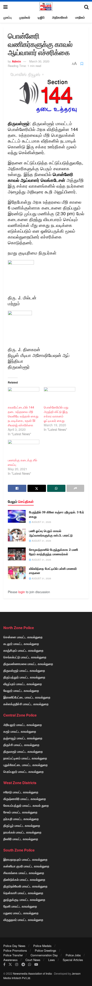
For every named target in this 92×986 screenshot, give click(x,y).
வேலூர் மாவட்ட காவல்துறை (21, 690)
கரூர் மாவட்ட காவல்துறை (19, 731)
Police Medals (42, 946)
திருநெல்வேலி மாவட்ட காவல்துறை (25, 886)
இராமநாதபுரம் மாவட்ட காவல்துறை (25, 859)
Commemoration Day (44, 955)
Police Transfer (13, 955)
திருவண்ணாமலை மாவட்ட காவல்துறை (28, 663)
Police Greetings (45, 950)
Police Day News (14, 946)
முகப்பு (7, 17)
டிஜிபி (41, 17)
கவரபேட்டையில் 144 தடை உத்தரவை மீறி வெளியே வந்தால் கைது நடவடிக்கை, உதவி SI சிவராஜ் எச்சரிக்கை (23, 416)
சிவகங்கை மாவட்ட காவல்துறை (23, 872)
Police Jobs (73, 955)
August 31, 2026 (41, 522)
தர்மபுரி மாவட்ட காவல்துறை (21, 818)
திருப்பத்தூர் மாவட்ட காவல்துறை (24, 677)
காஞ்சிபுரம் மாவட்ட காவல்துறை (23, 650)
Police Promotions (15, 950)
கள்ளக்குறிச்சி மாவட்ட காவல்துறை (25, 704)
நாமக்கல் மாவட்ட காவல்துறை (22, 832)
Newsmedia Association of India (32, 973)
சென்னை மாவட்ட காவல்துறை (22, 637)
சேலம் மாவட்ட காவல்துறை (20, 812)
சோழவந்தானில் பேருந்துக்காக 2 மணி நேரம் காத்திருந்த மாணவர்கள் (53, 551)
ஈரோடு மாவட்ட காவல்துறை (20, 792)
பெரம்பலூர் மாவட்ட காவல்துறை (23, 771)
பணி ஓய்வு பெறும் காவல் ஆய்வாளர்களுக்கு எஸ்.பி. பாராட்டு (51, 532)
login (21, 592)
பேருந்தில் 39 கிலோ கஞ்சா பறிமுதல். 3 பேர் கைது (56, 514)
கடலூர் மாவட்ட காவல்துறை (21, 643)
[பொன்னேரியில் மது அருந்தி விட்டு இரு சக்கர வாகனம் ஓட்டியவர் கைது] (59, 396)
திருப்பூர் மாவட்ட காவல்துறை (21, 825)
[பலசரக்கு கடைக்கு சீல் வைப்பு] (23, 449)
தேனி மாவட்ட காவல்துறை (20, 906)
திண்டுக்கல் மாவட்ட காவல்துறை (24, 879)
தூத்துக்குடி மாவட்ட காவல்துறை (24, 899)
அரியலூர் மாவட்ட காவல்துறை (22, 724)
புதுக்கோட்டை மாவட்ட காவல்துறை (25, 764)
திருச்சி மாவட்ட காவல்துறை (21, 744)
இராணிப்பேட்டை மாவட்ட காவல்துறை (26, 697)
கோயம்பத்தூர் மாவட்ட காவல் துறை (26, 805)
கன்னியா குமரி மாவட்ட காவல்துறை (26, 866)
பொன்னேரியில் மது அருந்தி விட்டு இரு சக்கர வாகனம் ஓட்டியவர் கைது (56, 414)
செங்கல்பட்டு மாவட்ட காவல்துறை (24, 657)
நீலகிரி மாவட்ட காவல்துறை (20, 839)
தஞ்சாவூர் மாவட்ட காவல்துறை (22, 738)
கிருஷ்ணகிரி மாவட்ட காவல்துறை (24, 798)
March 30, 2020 (39, 61)
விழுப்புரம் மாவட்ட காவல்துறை (22, 684)
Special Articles (73, 960)
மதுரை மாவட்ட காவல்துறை (20, 913)
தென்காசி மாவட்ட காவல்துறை (23, 893)
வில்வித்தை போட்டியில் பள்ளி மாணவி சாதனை (53, 570)
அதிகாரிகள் (60, 17)
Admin (16, 61)
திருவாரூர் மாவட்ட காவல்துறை (23, 751)
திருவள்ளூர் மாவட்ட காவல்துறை (24, 670)
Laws (51, 960)
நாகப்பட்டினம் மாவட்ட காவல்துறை (25, 758)
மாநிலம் (80, 17)
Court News (32, 960)
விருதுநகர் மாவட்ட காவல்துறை (23, 919)
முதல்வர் (24, 17)
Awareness (10, 960)
